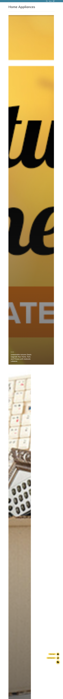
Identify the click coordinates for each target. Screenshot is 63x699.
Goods (12, 352)
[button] (58, 662)
